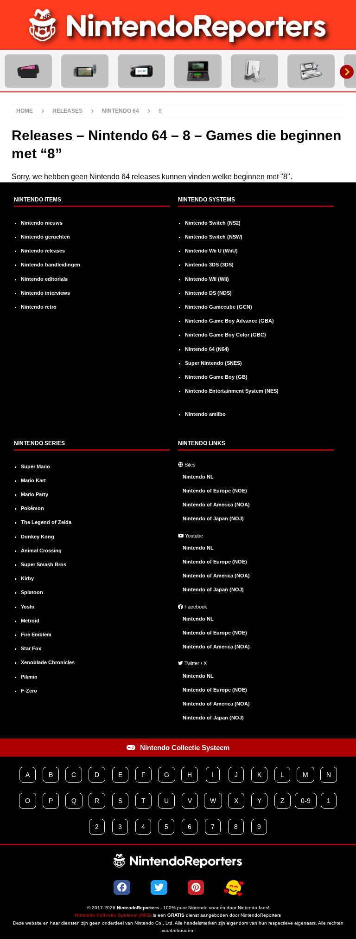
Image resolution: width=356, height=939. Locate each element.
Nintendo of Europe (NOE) (215, 490)
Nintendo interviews (45, 293)
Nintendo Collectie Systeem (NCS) (113, 915)
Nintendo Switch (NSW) (213, 237)
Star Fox (31, 648)
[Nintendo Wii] (254, 71)
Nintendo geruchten (45, 237)
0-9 (306, 800)
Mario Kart (33, 480)
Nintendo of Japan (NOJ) (213, 518)
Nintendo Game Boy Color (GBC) (225, 334)
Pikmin (29, 677)
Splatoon (32, 592)
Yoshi (27, 606)
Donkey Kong (37, 536)
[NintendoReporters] (178, 42)
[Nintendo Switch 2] (28, 71)
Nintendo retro (39, 307)
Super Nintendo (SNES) (213, 363)
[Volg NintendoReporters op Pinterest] (196, 887)
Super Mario (35, 466)
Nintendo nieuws (42, 223)
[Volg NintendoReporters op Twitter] (159, 887)
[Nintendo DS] (311, 71)
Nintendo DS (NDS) (208, 293)
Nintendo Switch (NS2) (213, 223)
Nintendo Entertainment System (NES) (232, 391)
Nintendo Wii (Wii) (207, 279)
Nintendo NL (198, 476)
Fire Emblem (36, 634)
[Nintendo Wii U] (141, 71)
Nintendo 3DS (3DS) (209, 264)
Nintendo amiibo (205, 414)
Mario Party (34, 494)
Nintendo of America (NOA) (216, 504)
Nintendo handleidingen (50, 264)
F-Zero (29, 690)
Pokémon (32, 508)
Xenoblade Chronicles (48, 662)
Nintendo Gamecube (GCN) (218, 307)
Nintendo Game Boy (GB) (216, 377)
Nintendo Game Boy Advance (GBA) (229, 321)
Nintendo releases (43, 250)
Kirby (27, 578)
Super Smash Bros (43, 564)
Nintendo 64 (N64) (207, 349)
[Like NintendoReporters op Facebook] (122, 887)
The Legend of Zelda (46, 522)
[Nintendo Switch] (85, 71)
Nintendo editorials (44, 279)
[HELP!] (233, 888)
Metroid (30, 620)
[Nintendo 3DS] (198, 71)
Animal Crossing (41, 550)
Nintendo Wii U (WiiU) (211, 250)
